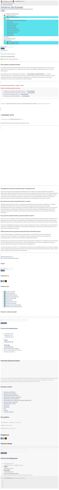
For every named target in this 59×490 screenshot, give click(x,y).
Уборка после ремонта (13, 30)
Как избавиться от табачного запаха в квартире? (17, 400)
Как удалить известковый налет (10, 258)
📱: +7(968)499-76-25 (18, 1)
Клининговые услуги (10, 403)
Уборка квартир (11, 27)
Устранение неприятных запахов (16, 20)
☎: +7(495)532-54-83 (6, 1)
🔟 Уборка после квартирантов (13, 306)
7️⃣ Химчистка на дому (10, 301)
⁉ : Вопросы (10, 35)
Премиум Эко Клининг (12, 7)
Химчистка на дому (12, 23)
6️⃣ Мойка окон (8, 300)
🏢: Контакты (7, 40)
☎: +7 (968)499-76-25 (13, 17)
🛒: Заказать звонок (9, 38)
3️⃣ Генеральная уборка (10, 295)
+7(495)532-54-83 (8, 333)
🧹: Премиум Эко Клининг (11, 13)
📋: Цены (6, 37)
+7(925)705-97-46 (8, 342)
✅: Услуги (7, 18)
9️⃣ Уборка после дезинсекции (12, 305)
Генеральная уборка (12, 28)
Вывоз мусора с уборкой (11, 402)
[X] (6, 281)
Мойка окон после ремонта (11, 398)
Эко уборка (10, 22)
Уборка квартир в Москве (11, 395)
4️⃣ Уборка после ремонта (11, 296)
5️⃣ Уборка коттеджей (10, 298)
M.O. (5, 408)
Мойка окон (10, 33)
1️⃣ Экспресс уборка (9, 291)
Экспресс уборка (11, 25)
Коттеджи (6, 405)
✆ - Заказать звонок (6, 4)
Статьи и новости (9, 412)
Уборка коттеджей (12, 32)
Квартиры (7, 407)
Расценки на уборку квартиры (12, 397)
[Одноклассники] (4, 281)
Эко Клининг (4, 50)
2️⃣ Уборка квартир (9, 293)
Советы (6, 410)
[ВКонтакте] (1, 281)
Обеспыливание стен (7, 256)
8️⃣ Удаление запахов (10, 303)
